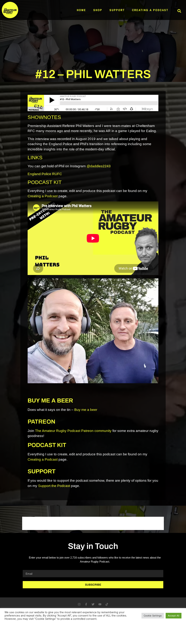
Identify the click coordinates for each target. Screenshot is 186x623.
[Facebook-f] (86, 604)
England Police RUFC (45, 174)
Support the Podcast (54, 486)
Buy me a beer (85, 410)
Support (117, 10)
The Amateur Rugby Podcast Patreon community (73, 431)
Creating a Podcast (150, 10)
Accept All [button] (173, 615)
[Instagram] (79, 604)
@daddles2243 (99, 166)
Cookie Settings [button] (153, 615)
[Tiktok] (106, 604)
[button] (179, 11)
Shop (97, 10)
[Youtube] (99, 604)
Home (81, 10)
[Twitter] (93, 604)
